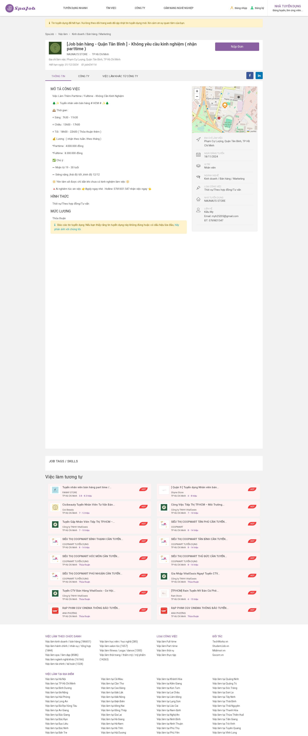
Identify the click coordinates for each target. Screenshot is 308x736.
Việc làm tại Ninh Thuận (170, 723)
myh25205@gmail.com (225, 216)
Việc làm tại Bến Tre (56, 732)
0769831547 (216, 220)
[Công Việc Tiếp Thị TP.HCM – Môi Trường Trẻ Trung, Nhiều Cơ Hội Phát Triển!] (164, 507)
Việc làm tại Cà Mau (112, 679)
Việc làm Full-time (166, 641)
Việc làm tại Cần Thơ (112, 683)
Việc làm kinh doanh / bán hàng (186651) (68, 641)
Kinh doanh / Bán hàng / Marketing (224, 178)
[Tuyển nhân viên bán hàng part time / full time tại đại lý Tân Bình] (55, 489)
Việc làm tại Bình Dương (58, 688)
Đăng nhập (241, 8)
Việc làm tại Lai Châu (168, 692)
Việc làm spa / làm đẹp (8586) (61, 655)
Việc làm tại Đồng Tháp (114, 710)
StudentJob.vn (220, 646)
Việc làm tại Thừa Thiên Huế (228, 714)
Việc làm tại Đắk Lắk (112, 692)
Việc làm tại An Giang (57, 710)
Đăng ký (259, 8)
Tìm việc (111, 8)
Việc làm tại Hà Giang (112, 719)
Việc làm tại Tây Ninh (223, 696)
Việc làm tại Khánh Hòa (169, 679)
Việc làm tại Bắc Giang (57, 714)
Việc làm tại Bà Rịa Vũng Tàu (61, 705)
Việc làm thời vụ (165, 650)
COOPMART (177, 527)
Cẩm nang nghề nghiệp (178, 8)
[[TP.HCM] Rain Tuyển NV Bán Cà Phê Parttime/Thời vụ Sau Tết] (164, 593)
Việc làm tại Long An (56, 701)
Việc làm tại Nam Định (169, 710)
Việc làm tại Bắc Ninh (56, 728)
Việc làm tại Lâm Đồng (169, 696)
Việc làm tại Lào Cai (167, 705)
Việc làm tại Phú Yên (168, 732)
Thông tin (58, 76)
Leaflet (252, 131)
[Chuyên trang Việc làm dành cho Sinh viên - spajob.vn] (20, 8)
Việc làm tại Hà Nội (55, 679)
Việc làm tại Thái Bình (224, 701)
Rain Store (176, 595)
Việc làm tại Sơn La (222, 692)
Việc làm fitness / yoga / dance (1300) (121, 650)
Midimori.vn (218, 650)
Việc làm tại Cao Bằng (113, 688)
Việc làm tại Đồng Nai (112, 705)
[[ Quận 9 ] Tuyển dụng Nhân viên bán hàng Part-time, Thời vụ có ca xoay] (164, 489)
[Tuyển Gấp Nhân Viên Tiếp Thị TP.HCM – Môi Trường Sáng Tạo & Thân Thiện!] (55, 524)
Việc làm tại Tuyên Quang (226, 728)
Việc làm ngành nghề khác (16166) (64, 659)
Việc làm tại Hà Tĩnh (112, 728)
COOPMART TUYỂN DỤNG (75, 544)
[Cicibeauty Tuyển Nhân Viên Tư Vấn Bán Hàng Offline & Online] (55, 507)
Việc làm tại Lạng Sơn (169, 701)
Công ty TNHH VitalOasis (183, 509)
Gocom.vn (218, 655)
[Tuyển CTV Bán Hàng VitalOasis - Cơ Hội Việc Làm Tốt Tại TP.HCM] (55, 593)
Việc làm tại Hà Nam (112, 723)
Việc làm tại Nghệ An (168, 714)
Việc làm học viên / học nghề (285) (119, 641)
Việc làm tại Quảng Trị (224, 683)
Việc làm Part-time (167, 646)
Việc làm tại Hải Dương (113, 732)
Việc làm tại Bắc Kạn (56, 719)
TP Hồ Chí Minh (100, 54)
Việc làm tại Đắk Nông (113, 696)
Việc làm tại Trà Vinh (223, 723)
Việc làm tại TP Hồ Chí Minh (60, 683)
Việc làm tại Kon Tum (168, 688)
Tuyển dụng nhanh (75, 8)
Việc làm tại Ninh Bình (169, 719)
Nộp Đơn (237, 46)
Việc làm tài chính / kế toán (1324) (64, 663)
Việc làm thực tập (166, 655)
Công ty (140, 8)
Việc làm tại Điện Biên (113, 701)
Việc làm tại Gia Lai (111, 714)
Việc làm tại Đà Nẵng (56, 692)
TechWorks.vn (220, 641)
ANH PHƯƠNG (69, 613)
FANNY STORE (69, 492)
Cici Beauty (68, 509)
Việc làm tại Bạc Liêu (56, 723)
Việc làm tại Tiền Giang (225, 719)
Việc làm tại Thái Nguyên (226, 705)
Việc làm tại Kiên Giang (169, 683)
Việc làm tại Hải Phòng (57, 696)
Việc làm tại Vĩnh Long (224, 732)
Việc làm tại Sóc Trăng (224, 688)
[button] (224, 105)
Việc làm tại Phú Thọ (168, 728)
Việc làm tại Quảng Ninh (225, 679)
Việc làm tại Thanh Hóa (225, 710)
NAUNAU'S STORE (77, 54)
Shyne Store (177, 492)
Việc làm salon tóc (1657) (114, 646)
